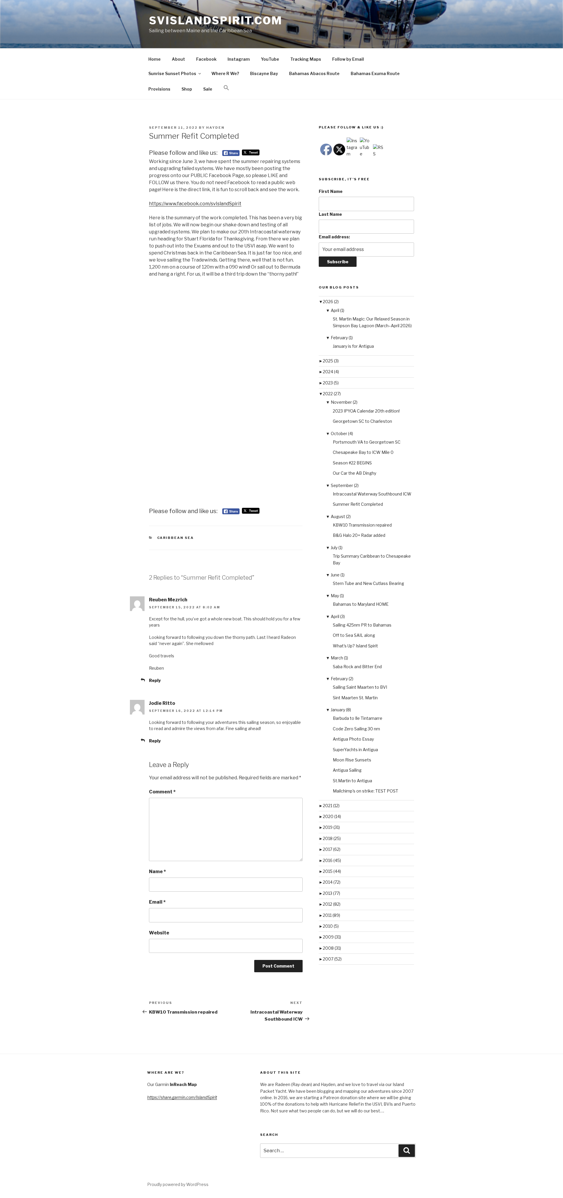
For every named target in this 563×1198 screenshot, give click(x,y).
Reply (155, 680)
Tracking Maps (305, 59)
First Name (330, 191)
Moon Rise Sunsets (352, 759)
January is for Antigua (353, 346)
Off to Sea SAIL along (354, 635)
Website (159, 933)
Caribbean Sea (175, 538)
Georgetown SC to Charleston (362, 421)
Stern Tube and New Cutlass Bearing (368, 583)
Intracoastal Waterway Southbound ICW (372, 493)
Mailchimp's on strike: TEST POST (365, 790)
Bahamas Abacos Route (314, 73)
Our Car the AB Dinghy (354, 473)
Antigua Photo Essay (353, 739)
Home (154, 59)
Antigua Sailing (347, 770)
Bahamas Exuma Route (375, 73)
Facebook (206, 59)
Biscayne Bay (264, 73)
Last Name (330, 214)
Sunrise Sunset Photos (172, 73)
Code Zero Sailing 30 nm (356, 728)
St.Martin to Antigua (352, 780)
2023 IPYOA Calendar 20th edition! (366, 410)
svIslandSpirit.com (215, 20)
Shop (187, 88)
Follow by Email (348, 59)
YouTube (270, 59)
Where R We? (225, 73)
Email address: (334, 236)
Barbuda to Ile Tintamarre (357, 718)
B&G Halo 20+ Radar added (359, 535)
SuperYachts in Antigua (355, 749)
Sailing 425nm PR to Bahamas (362, 624)
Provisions (159, 88)
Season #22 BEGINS (352, 462)
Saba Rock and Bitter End (357, 666)
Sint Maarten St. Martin (355, 697)
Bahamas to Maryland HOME (361, 604)
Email (157, 902)
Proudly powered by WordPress (177, 1184)
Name (157, 871)
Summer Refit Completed (358, 504)
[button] (226, 88)
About (178, 59)
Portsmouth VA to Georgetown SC (367, 442)
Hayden (215, 127)
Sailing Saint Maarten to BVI (360, 687)
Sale (207, 88)
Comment (162, 792)
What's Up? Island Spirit (355, 645)
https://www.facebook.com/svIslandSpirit (195, 203)
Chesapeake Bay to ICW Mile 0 (363, 452)
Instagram (239, 59)
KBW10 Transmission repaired (362, 524)
